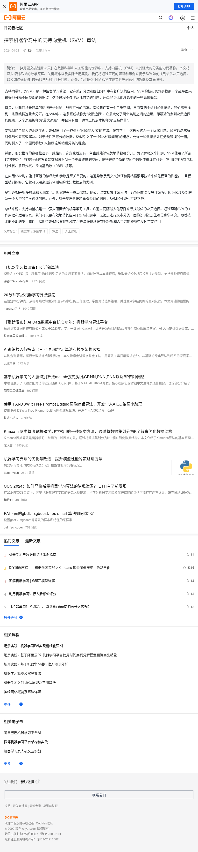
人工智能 (71, 231)
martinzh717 (12, 308)
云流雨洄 (9, 363)
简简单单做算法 (14, 390)
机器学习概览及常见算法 (22, 673)
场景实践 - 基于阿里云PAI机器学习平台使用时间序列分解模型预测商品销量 (60, 654)
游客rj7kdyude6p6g (16, 281)
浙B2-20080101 (50, 834)
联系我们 (99, 794)
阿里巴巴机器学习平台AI (22, 732)
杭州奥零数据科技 (15, 336)
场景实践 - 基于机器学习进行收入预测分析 (36, 664)
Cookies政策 (44, 823)
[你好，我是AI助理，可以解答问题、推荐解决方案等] (171, 18)
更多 (7, 704)
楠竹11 (8, 500)
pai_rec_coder (13, 527)
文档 (8, 806)
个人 (190, 27)
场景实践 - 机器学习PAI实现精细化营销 (33, 645)
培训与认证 (50, 806)
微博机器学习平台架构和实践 (26, 741)
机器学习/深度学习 (33, 231)
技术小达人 (11, 418)
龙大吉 (8, 445)
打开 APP (184, 6)
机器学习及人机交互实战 (22, 750)
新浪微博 (27, 781)
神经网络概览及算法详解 (22, 691)
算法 (55, 231)
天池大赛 (35, 806)
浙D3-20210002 (48, 839)
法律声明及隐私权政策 (19, 823)
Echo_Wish (11, 472)
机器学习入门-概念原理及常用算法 (30, 682)
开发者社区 (20, 806)
